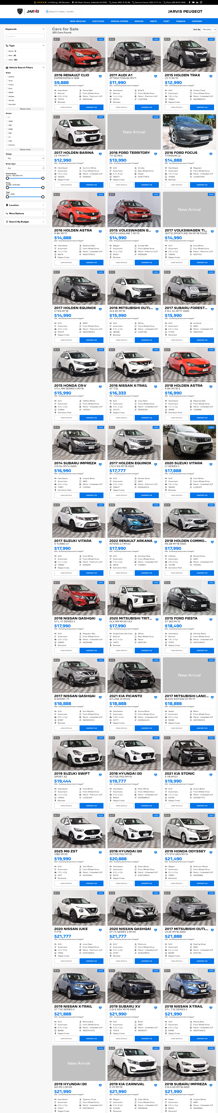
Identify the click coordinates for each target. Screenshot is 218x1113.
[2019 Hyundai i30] (78, 1063)
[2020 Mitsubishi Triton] (134, 597)
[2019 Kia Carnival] (134, 1063)
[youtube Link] (193, 2)
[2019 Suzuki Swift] (78, 752)
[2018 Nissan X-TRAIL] (189, 985)
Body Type (11, 164)
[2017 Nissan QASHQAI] (78, 675)
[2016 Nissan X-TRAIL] (134, 364)
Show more (25, 109)
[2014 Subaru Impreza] (78, 442)
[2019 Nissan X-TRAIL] (78, 985)
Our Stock (98, 21)
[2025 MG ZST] (78, 830)
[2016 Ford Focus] (189, 132)
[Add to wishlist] (100, 76)
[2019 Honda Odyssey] (189, 830)
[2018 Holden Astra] (189, 364)
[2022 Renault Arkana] (134, 520)
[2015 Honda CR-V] (78, 364)
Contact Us (91, 107)
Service (139, 21)
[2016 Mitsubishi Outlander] (134, 287)
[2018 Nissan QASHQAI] (78, 597)
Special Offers (119, 21)
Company (197, 21)
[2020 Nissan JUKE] (78, 908)
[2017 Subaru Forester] (189, 287)
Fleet (167, 21)
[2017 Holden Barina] (78, 132)
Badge (9, 154)
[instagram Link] (201, 2)
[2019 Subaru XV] (134, 985)
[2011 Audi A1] (134, 54)
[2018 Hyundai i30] (134, 752)
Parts (153, 21)
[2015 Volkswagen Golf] (134, 209)
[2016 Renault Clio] (78, 54)
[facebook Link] (189, 2)
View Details (66, 107)
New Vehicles (78, 21)
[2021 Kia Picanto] (134, 675)
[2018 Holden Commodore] (189, 520)
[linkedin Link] (197, 2)
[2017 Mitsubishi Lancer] (189, 675)
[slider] (7, 178)
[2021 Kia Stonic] (189, 752)
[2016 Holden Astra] (78, 209)
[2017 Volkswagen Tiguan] (189, 209)
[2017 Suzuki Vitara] (78, 520)
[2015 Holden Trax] (189, 54)
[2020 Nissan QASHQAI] (134, 908)
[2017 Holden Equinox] (78, 287)
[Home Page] (28, 11)
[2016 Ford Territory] (134, 132)
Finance (180, 21)
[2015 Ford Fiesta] (189, 597)
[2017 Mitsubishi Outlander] (189, 908)
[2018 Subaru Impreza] (189, 1063)
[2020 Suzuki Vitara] (189, 442)
